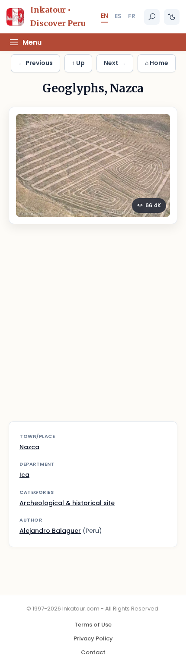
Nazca (29, 447)
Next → (115, 63)
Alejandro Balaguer (50, 530)
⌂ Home (156, 63)
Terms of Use (93, 624)
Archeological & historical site (67, 503)
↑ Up (78, 63)
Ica (24, 474)
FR (131, 16)
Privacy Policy (93, 638)
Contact (93, 652)
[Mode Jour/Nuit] (172, 17)
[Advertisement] (93, 328)
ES (118, 16)
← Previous (35, 63)
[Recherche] (152, 17)
